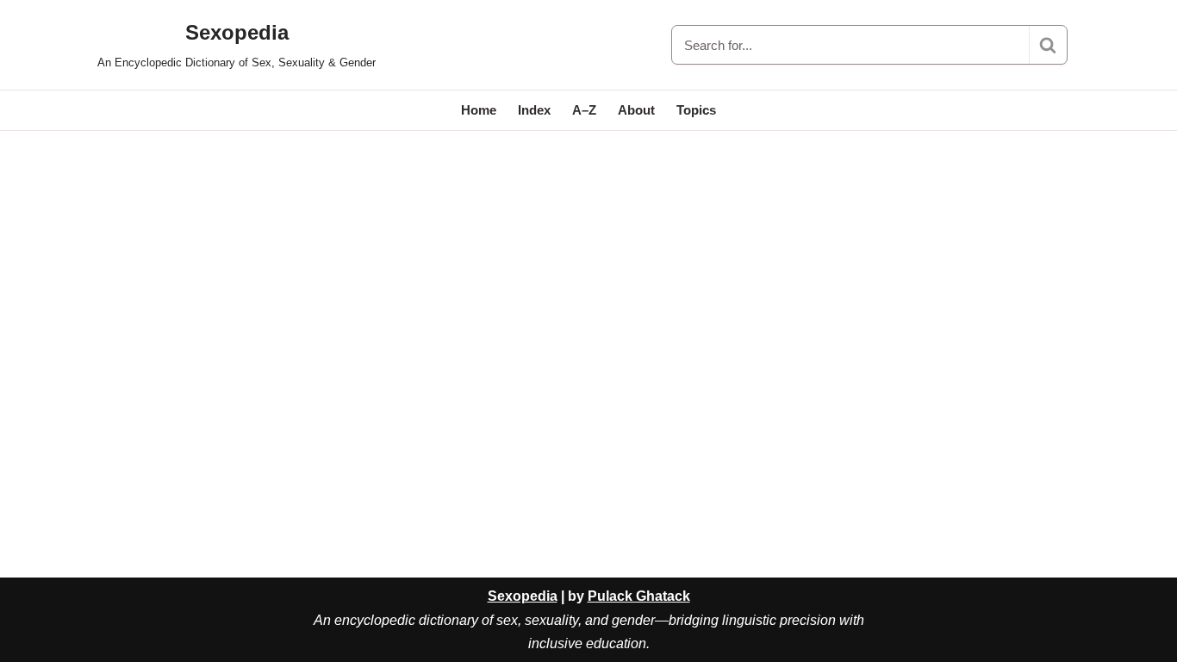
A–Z (584, 110)
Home (478, 110)
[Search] (1048, 45)
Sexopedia (522, 596)
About (636, 110)
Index (534, 110)
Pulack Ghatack (639, 596)
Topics (696, 110)
